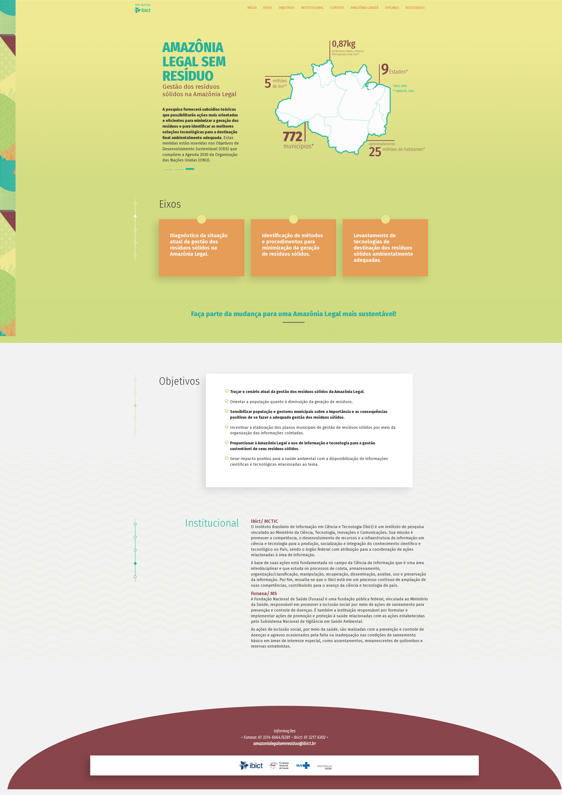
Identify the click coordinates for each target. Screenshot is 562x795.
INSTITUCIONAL (312, 7)
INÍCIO (252, 7)
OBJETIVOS (286, 7)
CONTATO (337, 7)
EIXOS (267, 7)
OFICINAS (392, 7)
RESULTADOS (415, 7)
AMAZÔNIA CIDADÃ (364, 7)
